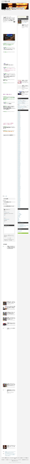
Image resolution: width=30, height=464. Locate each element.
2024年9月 (19, 130)
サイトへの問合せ (4, 10)
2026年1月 (19, 114)
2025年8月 (19, 119)
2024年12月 (19, 127)
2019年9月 (19, 189)
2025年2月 (19, 125)
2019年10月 (19, 188)
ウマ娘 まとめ (19, 231)
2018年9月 (19, 201)
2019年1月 (19, 197)
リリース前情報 (19, 214)
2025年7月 (19, 120)
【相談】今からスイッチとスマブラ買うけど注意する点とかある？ (11, 324)
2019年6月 (19, 192)
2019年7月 (19, 191)
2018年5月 (19, 205)
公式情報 (19, 216)
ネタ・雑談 (19, 213)
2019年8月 (19, 190)
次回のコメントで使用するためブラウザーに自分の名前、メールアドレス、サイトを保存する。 (9, 236)
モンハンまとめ (20, 230)
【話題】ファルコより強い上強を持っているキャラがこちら (25, 92)
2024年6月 (19, 133)
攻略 (18, 218)
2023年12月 (19, 139)
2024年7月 (19, 132)
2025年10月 (19, 117)
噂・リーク (19, 217)
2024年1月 (19, 138)
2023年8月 (19, 143)
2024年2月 (19, 137)
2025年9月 (19, 118)
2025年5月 (19, 122)
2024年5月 (19, 134)
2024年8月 (19, 131)
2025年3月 (19, 124)
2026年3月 (19, 112)
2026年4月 (19, 111)
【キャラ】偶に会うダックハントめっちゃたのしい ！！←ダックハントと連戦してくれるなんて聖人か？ (10, 454)
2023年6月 (19, 145)
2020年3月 (19, 183)
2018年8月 (19, 202)
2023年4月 (19, 147)
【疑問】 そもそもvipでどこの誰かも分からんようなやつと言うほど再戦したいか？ (11, 318)
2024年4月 (19, 135)
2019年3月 (19, 195)
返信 (4, 215)
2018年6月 (19, 204)
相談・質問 (19, 221)
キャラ (18, 212)
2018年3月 (19, 207)
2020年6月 (19, 180)
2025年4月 (19, 123)
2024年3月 (19, 136)
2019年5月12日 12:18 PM (6, 212)
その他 (18, 210)
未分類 (18, 219)
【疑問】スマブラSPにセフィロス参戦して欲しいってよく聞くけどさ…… (11, 446)
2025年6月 (19, 121)
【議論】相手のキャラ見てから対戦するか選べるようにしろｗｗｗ (11, 391)
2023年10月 (19, 141)
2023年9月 (19, 142)
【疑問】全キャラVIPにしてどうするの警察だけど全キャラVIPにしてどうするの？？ (11, 313)
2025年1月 (19, 126)
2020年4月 (19, 182)
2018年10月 (19, 200)
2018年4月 (19, 206)
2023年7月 (19, 144)
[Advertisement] (9, 28)
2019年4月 (19, 194)
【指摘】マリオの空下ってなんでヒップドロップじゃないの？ (25, 86)
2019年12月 (19, 186)
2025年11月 (19, 116)
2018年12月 (19, 198)
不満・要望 (19, 215)
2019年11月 (19, 187)
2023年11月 (19, 140)
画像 (18, 220)
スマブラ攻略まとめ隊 (5, 1)
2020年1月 (19, 185)
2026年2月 (19, 113)
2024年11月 (19, 128)
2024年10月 (19, 129)
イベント (19, 211)
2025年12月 (19, 115)
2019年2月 (19, 196)
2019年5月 (19, 193)
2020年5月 (19, 181)
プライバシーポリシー (8, 10)
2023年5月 (19, 146)
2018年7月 (19, 203)
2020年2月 (19, 184)
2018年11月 (19, 199)
